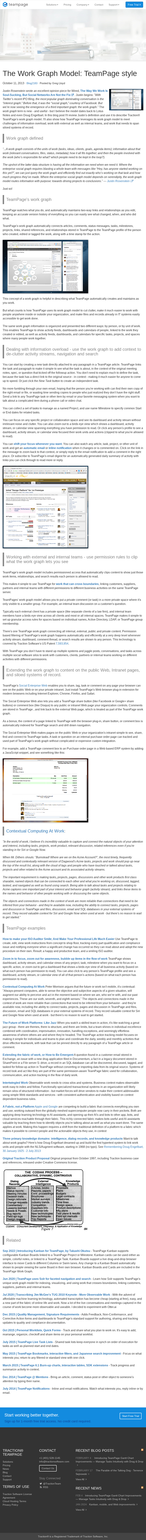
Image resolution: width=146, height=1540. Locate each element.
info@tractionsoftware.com (54, 1461)
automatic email (34, 448)
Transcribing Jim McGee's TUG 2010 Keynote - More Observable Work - (64, 1294)
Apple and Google (46, 1106)
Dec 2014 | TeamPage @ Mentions (25, 1377)
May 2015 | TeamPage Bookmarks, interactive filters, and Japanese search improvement (62, 1353)
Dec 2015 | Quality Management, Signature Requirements (41, 1314)
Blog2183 (32, 83)
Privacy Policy (10, 1504)
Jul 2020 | (9, 1294)
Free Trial (133, 4)
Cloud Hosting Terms (14, 1501)
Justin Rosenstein (118, 181)
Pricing (67, 4)
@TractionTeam (51, 1483)
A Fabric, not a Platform (18, 1106)
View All (80, 1479)
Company (82, 4)
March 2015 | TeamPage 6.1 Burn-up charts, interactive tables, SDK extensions (55, 1365)
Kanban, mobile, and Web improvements (112, 1504)
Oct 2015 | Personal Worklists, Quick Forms (32, 1330)
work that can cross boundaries (77, 583)
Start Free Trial (130, 1416)
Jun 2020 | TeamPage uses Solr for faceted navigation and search (47, 1278)
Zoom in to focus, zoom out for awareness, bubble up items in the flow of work (55, 958)
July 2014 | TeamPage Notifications (26, 1388)
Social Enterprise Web (33, 685)
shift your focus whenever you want (38, 443)
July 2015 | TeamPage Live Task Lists (28, 1342)
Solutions (51, 4)
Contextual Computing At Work (35, 831)
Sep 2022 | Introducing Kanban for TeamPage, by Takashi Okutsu (46, 1250)
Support (113, 4)
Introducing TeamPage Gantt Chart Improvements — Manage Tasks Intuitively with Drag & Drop (109, 1460)
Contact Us (48, 1468)
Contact (99, 4)
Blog (5, 1472)
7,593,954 (62, 643)
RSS (45, 1487)
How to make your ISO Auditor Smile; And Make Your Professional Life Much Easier (58, 938)
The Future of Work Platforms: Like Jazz (29, 1022)
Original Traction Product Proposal (26, 1158)
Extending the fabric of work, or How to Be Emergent (38, 1054)
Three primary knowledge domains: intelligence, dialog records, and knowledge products (63, 1138)
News (6, 1468)
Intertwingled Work (15, 1082)
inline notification (60, 448)
